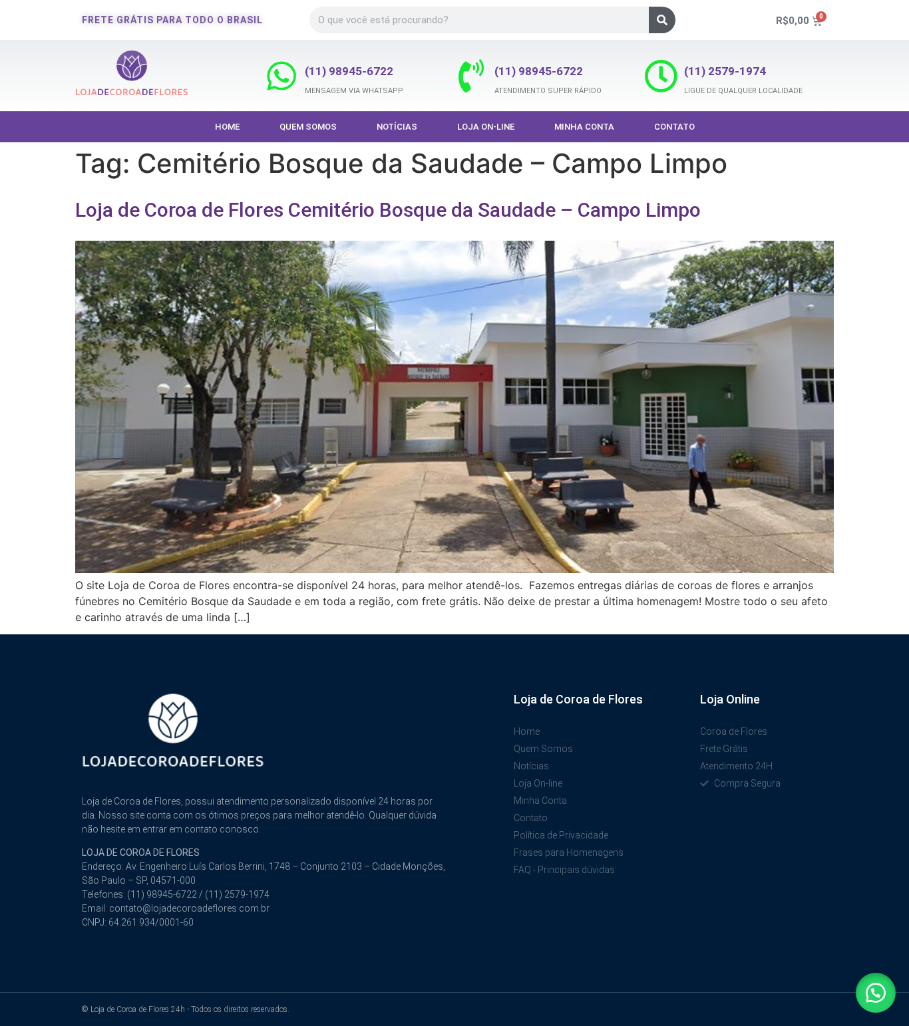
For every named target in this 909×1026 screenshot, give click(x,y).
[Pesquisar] (662, 20)
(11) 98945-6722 (349, 71)
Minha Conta (584, 127)
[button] (876, 993)
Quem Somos (308, 127)
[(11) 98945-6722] (281, 75)
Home (227, 127)
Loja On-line (485, 127)
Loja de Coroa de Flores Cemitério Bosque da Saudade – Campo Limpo (388, 209)
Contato (674, 127)
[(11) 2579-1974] (660, 75)
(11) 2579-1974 (725, 71)
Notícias (397, 127)
